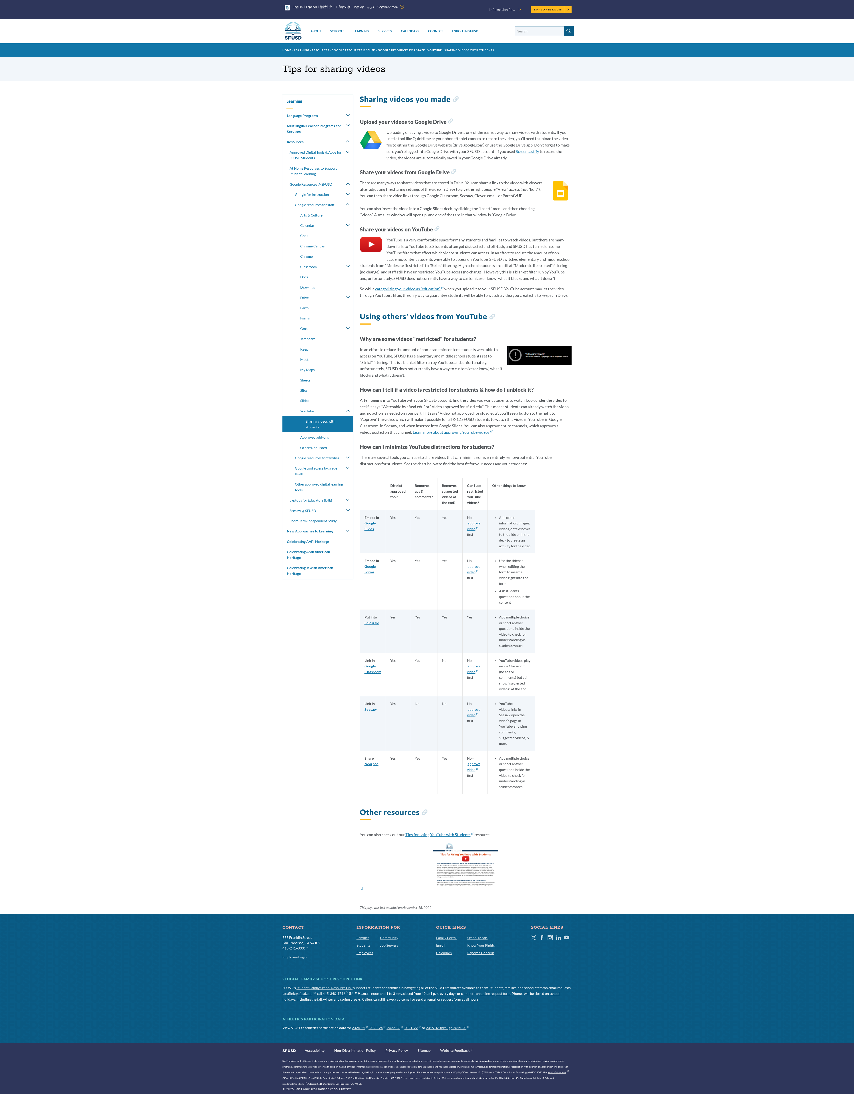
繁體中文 (326, 7)
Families (363, 937)
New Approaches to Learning (310, 531)
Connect (435, 31)
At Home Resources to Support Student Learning (313, 171)
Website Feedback (455, 1050)
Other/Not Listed (313, 448)
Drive (304, 297)
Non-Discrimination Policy (355, 1050)
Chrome (306, 256)
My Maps (307, 369)
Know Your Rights (481, 945)
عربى (370, 7)
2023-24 (376, 1028)
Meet (304, 359)
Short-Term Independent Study (313, 521)
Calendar (307, 225)
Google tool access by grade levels (316, 471)
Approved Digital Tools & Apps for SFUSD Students (315, 155)
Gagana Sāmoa (387, 7)
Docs (304, 277)
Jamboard (308, 339)
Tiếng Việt (343, 7)
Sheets (305, 380)
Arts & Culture (311, 215)
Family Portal (446, 937)
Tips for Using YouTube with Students (438, 834)
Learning (361, 31)
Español (311, 7)
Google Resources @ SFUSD (353, 50)
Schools (337, 31)
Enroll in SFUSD (465, 31)
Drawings (307, 287)
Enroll (440, 945)
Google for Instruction (312, 194)
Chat (304, 235)
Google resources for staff (401, 50)
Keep (304, 349)
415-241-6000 (293, 948)
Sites (304, 390)
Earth (304, 308)
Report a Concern (480, 953)
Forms (305, 318)
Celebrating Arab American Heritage (308, 555)
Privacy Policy (396, 1050)
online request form (495, 993)
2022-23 (393, 1028)
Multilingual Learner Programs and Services (314, 129)
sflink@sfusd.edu (299, 993)
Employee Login (548, 9)
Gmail (304, 328)
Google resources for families (317, 458)
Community (389, 937)
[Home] (293, 31)
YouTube (434, 50)
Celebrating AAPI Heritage (308, 541)
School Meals (477, 937)
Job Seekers (389, 945)
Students (363, 945)
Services (385, 31)
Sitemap (424, 1050)
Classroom (308, 267)
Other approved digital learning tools (319, 487)
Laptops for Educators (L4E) (311, 500)
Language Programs (302, 115)
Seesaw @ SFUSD (303, 510)
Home (287, 50)
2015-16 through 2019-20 (446, 1028)
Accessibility (315, 1050)
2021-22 (411, 1028)
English (298, 7)
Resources (320, 50)
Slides (304, 400)
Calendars (410, 31)
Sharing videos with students (320, 424)
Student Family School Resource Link (324, 988)
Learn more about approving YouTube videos (451, 432)
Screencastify (527, 151)
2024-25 (358, 1028)
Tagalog (358, 7)
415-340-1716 (334, 993)
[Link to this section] (456, 100)
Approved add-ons (314, 437)
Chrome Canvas (312, 246)
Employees (365, 953)
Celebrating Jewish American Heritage (310, 571)
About (315, 31)
